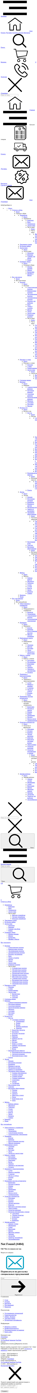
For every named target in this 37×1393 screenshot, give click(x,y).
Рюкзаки (30, 365)
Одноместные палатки (19, 968)
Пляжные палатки (30, 315)
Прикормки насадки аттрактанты (26, 697)
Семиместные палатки (19, 978)
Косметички (16, 994)
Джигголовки (31, 744)
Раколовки (30, 664)
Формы (29, 712)
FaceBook (6, 1340)
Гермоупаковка (32, 368)
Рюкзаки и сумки (25, 359)
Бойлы (29, 714)
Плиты (29, 490)
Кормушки (30, 707)
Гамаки (29, 593)
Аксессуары (31, 225)
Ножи (22, 597)
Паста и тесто (31, 719)
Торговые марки (10, 1318)
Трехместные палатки (19, 971)
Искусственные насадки (16, 1141)
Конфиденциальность (12, 1328)
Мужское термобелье (19, 918)
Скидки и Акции (17, 33)
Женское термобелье (18, 915)
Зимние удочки (29, 780)
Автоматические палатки (16, 952)
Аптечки (15, 997)
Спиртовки (15, 1080)
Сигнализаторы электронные (17, 1134)
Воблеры (30, 629)
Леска (29, 650)
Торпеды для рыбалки (31, 797)
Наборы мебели (29, 578)
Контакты (27, 33)
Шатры (29, 310)
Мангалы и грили (18, 1095)
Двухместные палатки (19, 970)
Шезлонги (30, 581)
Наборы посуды (17, 1038)
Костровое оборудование (31, 547)
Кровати (30, 591)
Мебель (22, 573)
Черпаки (30, 793)
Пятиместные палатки (19, 975)
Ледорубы (30, 794)
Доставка (9, 33)
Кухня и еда (23, 408)
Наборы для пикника (19, 1045)
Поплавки (30, 729)
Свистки (30, 545)
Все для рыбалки (17, 598)
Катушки (30, 648)
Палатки (22, 282)
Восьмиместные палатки (20, 980)
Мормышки (31, 782)
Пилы (14, 1097)
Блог (31, 31)
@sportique (4, 93)
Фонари (29, 497)
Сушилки (30, 688)
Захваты (30, 667)
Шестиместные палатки (20, 976)
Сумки (29, 366)
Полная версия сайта (7, 1365)
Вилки (18, 1025)
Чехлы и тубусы (30, 690)
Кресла (29, 588)
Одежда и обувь (17, 210)
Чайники (15, 1037)
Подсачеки (30, 660)
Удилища (30, 645)
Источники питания (31, 499)
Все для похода (17, 277)
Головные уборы (25, 261)
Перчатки (30, 253)
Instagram (12, 1340)
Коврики (22, 382)
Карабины (30, 502)
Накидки (15, 995)
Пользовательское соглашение (14, 1330)
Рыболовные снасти (26, 638)
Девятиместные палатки (20, 982)
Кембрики (15, 1220)
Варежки (30, 255)
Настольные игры (14, 1085)
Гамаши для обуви (14, 929)
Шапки (29, 270)
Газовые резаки (17, 1076)
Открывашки (20, 1021)
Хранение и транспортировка (25, 675)
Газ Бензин (15, 1083)
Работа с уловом (25, 655)
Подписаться (18, 1295)
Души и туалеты (30, 307)
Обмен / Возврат (10, 1317)
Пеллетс (30, 717)
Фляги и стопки (17, 1044)
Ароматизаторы (13, 1194)
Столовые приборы (18, 1019)
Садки (29, 683)
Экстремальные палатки (16, 951)
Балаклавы (30, 272)
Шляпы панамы (29, 267)
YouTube (18, 1340)
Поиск (3, 47)
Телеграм (4, 77)
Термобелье (23, 215)
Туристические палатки (16, 947)
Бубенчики (15, 1217)
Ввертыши (30, 786)
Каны (29, 695)
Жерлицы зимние (30, 790)
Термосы (15, 1047)
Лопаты (14, 1092)
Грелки (14, 1081)
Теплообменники (14, 1239)
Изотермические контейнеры (21, 1052)
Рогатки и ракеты (30, 709)
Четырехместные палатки (20, 973)
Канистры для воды (18, 1030)
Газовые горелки (17, 1074)
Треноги (15, 1093)
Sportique (4, 16)
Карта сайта (8, 1332)
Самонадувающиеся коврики (17, 1002)
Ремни (29, 260)
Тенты (29, 311)
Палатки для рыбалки (31, 302)
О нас (6, 1300)
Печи (14, 1100)
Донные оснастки (18, 1215)
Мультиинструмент (14, 1068)
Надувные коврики (30, 391)
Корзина (18, 62)
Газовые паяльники (18, 1078)
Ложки (18, 1023)
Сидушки (30, 402)
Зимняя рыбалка (25, 774)
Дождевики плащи (26, 244)
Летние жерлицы (30, 735)
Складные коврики (30, 394)
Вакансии (8, 1307)
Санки (29, 784)
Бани (29, 304)
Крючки (30, 732)
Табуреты (30, 583)
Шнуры (29, 646)
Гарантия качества (10, 1315)
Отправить (5, 1391)
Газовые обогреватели (19, 1073)
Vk (2, 1340)
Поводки (30, 738)
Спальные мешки (25, 380)
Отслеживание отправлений (14, 1313)
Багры (29, 665)
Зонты (29, 590)
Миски (14, 1040)
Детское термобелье (18, 917)
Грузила (29, 731)
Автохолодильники (18, 1054)
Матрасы (30, 401)
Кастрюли (15, 1032)
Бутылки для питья (18, 1033)
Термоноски (31, 224)
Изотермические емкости (16, 1050)
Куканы (29, 693)
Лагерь (22, 492)
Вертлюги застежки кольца (30, 741)
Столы (29, 585)
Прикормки (31, 715)
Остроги (30, 672)
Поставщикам (9, 1305)
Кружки (14, 1042)
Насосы (29, 406)
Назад (10, 208)
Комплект (30, 220)
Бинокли (30, 612)
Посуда (29, 413)
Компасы (23, 595)
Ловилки (19, 1028)
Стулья (29, 586)
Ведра (14, 1049)
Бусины (14, 1218)
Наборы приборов (22, 1026)
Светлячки (15, 1213)
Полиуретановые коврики (16, 1007)
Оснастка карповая (30, 747)
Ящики (29, 787)
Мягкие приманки (30, 635)
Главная (32, 110)
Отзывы (7, 1301)
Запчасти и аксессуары (31, 652)
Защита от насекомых (30, 510)
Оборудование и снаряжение (25, 604)
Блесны (29, 628)
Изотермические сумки (19, 1056)
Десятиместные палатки (20, 983)
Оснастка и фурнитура (27, 722)
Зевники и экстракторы (31, 670)
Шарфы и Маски (30, 274)
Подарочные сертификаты (13, 1320)
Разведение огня (17, 1099)
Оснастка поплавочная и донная (31, 751)
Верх (29, 222)
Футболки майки (25, 246)
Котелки (15, 1035)
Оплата (3, 33)
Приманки (23, 622)
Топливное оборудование (31, 513)
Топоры (14, 1090)
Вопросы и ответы (11, 1326)
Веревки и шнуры (30, 505)
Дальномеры (31, 614)
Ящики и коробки (30, 685)
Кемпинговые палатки (31, 291)
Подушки (30, 404)
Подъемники (31, 662)
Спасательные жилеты (32, 616)
